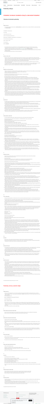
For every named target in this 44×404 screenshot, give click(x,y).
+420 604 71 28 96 (20, 396)
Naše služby (14, 0)
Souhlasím (30, 400)
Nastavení (13, 402)
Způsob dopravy (9, 0)
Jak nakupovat (4, 0)
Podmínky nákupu (5, 397)
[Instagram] (18, 398)
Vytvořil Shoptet (39, 403)
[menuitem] (4, 5)
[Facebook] (17, 398)
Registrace (39, 0)
